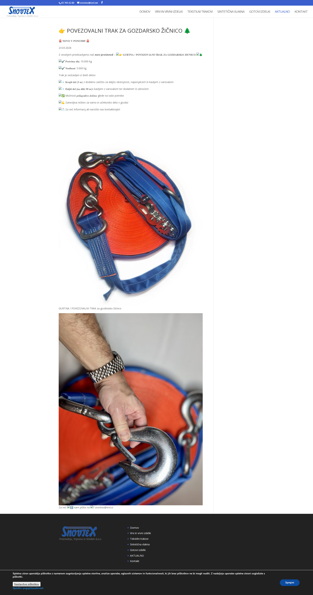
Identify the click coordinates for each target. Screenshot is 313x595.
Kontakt (301, 12)
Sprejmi (289, 582)
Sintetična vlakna (231, 12)
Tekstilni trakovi (200, 12)
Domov (144, 12)
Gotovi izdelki (259, 12)
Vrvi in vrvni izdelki (169, 12)
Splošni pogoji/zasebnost (28, 588)
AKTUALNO (282, 12)
